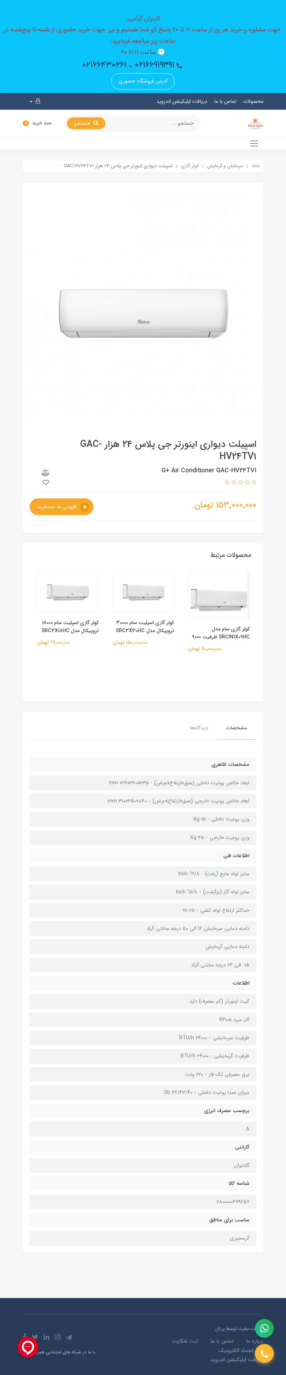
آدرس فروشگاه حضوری (143, 81)
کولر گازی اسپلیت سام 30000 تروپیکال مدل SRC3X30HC (145, 627)
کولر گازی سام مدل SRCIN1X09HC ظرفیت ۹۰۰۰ (221, 633)
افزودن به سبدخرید (57, 507)
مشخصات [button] (236, 728)
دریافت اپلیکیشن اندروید (182, 102)
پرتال (220, 1329)
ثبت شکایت (185, 1341)
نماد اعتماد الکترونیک (241, 1350)
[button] (35, 101)
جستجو (83, 123)
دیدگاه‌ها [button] (199, 728)
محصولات (253, 102)
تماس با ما (225, 102)
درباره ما (254, 1341)
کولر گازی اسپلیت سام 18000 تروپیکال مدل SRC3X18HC (70, 627)
